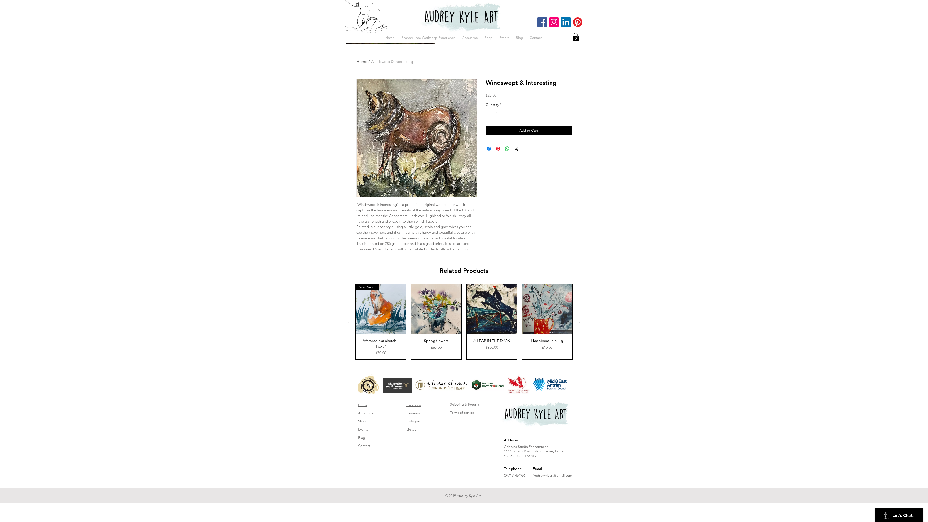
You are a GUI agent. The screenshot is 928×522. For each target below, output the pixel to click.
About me (366, 413)
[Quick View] (436, 309)
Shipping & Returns (465, 404)
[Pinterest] (577, 22)
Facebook (413, 405)
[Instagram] (554, 22)
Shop (362, 421)
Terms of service (462, 412)
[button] (575, 37)
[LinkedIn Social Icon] (566, 22)
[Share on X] (516, 149)
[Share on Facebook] (489, 149)
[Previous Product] (348, 322)
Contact (364, 445)
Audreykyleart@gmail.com (552, 475)
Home (361, 61)
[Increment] (504, 113)
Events (363, 429)
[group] (464, 322)
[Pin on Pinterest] (498, 149)
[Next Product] (579, 322)
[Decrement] (489, 113)
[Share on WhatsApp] (507, 149)
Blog (361, 437)
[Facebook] (542, 22)
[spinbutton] (497, 113)
